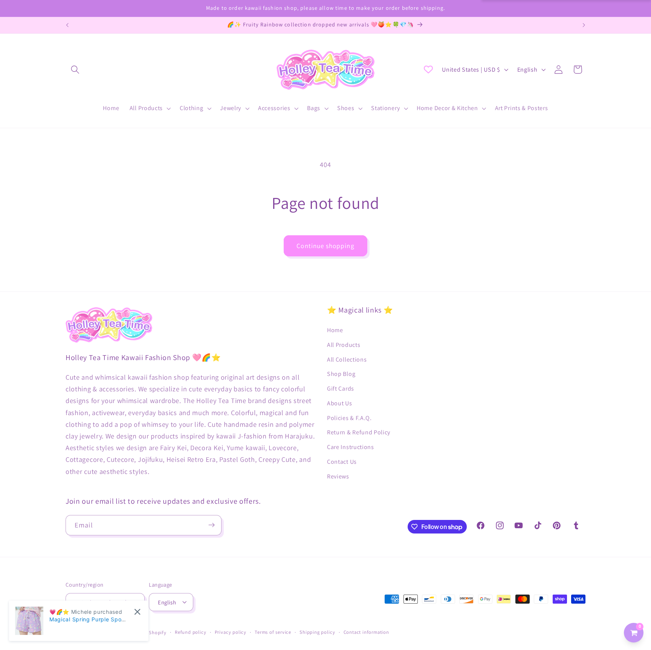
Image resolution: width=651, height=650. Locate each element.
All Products (343, 344)
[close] (137, 612)
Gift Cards (340, 388)
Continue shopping (325, 245)
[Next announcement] (583, 25)
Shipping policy (317, 632)
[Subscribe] (211, 525)
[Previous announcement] (67, 25)
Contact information (366, 632)
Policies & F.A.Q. (349, 418)
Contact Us (342, 461)
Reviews (338, 476)
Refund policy (190, 632)
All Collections (347, 359)
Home (335, 330)
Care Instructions (350, 447)
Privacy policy (230, 632)
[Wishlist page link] (428, 69)
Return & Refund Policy (358, 432)
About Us (339, 403)
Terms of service (273, 632)
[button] (75, 69)
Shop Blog (341, 374)
